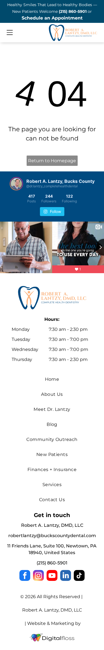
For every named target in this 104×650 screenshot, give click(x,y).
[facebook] (24, 576)
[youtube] (52, 576)
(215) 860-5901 (73, 11)
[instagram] (38, 576)
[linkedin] (65, 576)
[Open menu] (10, 32)
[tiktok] (79, 576)
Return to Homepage (52, 160)
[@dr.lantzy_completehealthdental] (16, 183)
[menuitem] (52, 379)
